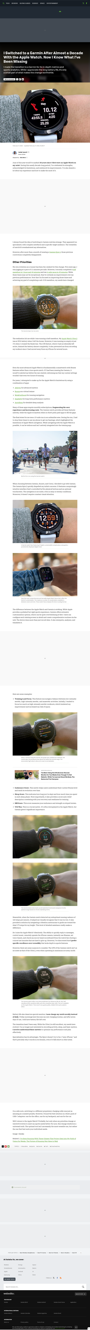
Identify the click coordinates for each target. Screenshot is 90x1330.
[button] (24, 152)
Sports (33, 1146)
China (20, 1275)
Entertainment (52, 3)
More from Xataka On (46, 770)
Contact (56, 1322)
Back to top (79, 1294)
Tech (7, 3)
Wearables (24, 1146)
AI (33, 1271)
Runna (17, 391)
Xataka (6, 1302)
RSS (60, 1277)
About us (6, 1322)
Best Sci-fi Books (53, 1253)
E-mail (23, 79)
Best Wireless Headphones (27, 1253)
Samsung (7, 1275)
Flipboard (20, 79)
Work (34, 1275)
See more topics (9, 1279)
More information (60, 1328)
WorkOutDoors (20, 395)
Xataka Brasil (57, 1313)
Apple (5, 1271)
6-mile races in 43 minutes (57, 272)
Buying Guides (25, 3)
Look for (83, 1286)
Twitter (83, 3)
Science (35, 3)
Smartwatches (55, 1146)
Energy (20, 1265)
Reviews (15, 3)
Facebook (86, 3)
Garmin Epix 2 (55, 252)
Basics (34, 1268)
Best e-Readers (65, 1253)
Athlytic (18, 388)
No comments (10, 79)
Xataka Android (41, 1302)
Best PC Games (42, 1253)
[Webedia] (9, 1293)
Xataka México (8, 1313)
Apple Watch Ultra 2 (69, 338)
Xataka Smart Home (59, 1302)
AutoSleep (19, 402)
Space (42, 3)
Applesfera (73, 1302)
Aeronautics (21, 1268)
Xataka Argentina (42, 1313)
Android (20, 1271)
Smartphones (8, 1268)
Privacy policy (24, 1322)
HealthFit (18, 399)
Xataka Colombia (25, 1313)
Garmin (40, 1146)
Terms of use (40, 1322)
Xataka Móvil (24, 1302)
